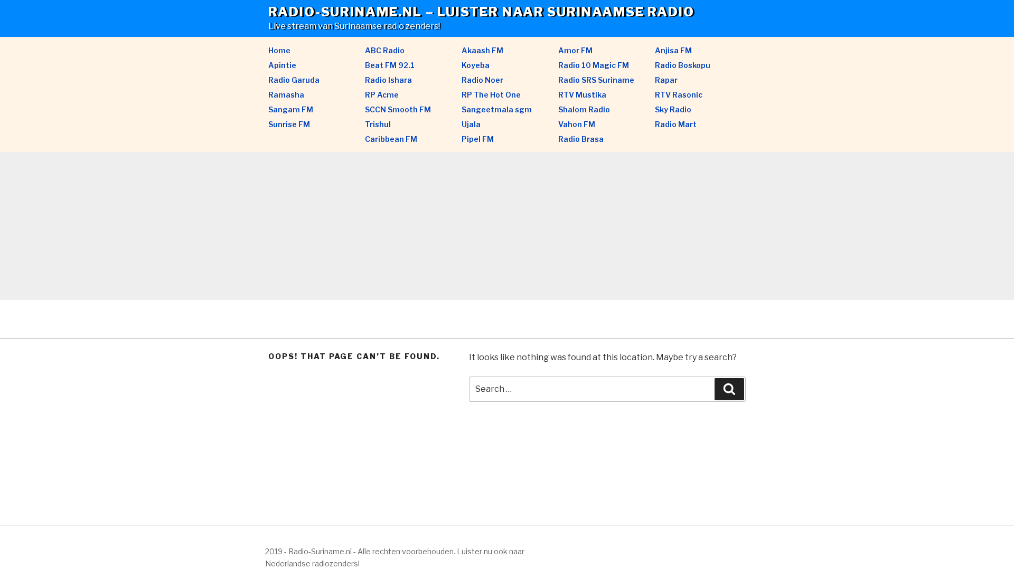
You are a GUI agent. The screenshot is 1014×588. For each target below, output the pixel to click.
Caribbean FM (391, 138)
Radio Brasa (581, 138)
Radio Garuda (294, 79)
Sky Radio (673, 109)
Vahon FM (576, 124)
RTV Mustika (582, 94)
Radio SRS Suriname (596, 79)
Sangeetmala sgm (497, 109)
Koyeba (476, 65)
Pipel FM (478, 138)
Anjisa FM (673, 50)
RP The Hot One (491, 94)
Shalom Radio (584, 109)
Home (279, 50)
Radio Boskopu (682, 65)
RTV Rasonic (678, 94)
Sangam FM (290, 109)
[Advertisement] (317, 226)
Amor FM (575, 50)
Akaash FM (482, 50)
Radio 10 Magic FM (593, 65)
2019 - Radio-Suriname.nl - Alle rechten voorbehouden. (360, 551)
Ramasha (286, 94)
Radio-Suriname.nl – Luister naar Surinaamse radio (481, 12)
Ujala (471, 124)
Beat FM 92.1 (390, 65)
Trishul (378, 124)
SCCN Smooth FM (398, 109)
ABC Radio (385, 50)
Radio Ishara (388, 79)
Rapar (666, 79)
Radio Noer (482, 79)
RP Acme (382, 94)
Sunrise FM (289, 124)
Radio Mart (676, 124)
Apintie (282, 65)
